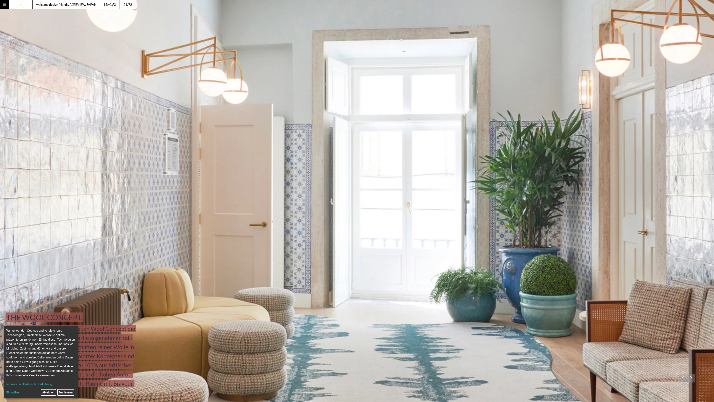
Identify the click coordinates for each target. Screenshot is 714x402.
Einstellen (12, 392)
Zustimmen (66, 392)
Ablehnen (48, 392)
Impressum (13, 384)
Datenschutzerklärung (37, 384)
